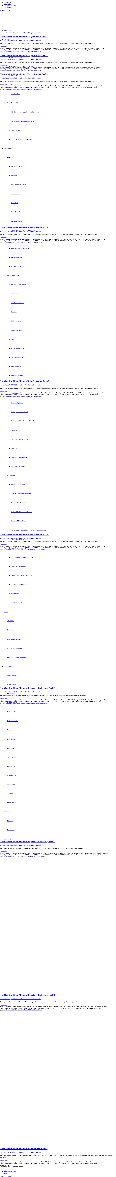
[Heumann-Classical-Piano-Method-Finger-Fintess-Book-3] (21, 33)
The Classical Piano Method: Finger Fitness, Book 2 (24, 55)
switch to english (5, 10)
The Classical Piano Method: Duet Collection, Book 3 (24, 227)
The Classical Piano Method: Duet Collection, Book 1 (24, 534)
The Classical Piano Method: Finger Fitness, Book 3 (24, 36)
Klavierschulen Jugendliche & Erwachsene (12, 40)
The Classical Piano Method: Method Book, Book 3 (23, 1148)
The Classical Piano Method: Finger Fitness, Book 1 (24, 74)
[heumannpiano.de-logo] (16, 19)
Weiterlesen (3, 46)
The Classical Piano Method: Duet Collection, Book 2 (24, 381)
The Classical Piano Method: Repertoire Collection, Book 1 (27, 995)
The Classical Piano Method (33, 40)
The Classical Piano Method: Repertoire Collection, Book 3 (27, 688)
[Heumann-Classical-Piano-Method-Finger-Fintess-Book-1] (21, 70)
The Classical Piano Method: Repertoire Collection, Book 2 (27, 841)
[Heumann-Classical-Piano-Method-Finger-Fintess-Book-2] (21, 51)
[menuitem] (60, 1170)
